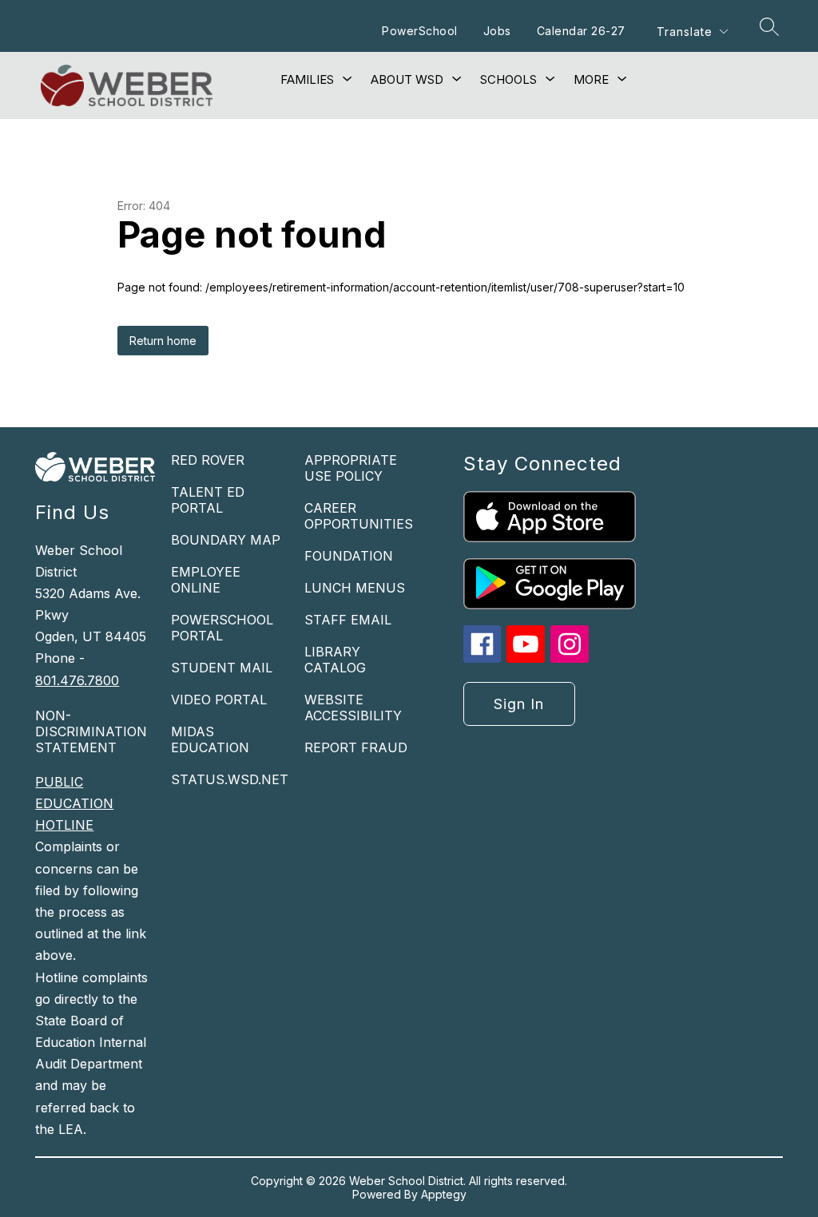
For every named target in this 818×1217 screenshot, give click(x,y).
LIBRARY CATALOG (335, 660)
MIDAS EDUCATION (210, 739)
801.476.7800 (77, 680)
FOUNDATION (348, 556)
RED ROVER (207, 460)
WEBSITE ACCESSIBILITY (353, 707)
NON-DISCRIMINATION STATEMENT (91, 731)
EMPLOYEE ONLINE (205, 580)
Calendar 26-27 (581, 31)
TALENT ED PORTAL (207, 500)
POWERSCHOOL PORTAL (222, 628)
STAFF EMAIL (347, 620)
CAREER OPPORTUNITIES (358, 516)
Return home (163, 340)
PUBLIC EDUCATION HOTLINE (74, 803)
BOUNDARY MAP (225, 540)
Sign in (519, 704)
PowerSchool (420, 31)
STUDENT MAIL (221, 668)
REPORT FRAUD (355, 747)
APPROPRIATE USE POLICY (350, 468)
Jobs (497, 31)
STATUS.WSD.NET (229, 779)
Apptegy (444, 1194)
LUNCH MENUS (354, 588)
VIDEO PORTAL (219, 700)
